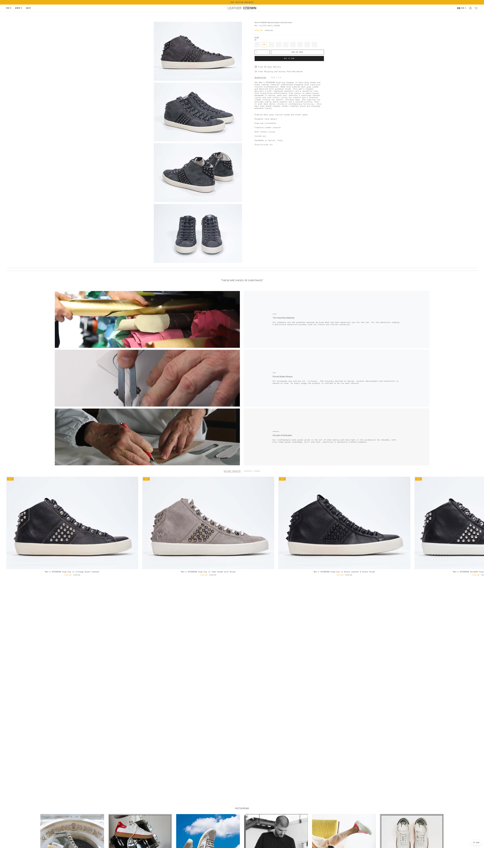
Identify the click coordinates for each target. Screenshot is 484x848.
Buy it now (289, 58)
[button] (8, 8)
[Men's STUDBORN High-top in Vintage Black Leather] (72, 523)
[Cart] (476, 8)
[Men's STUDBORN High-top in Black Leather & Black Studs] (344, 523)
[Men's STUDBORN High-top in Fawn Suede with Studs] (208, 523)
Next (480, 522)
